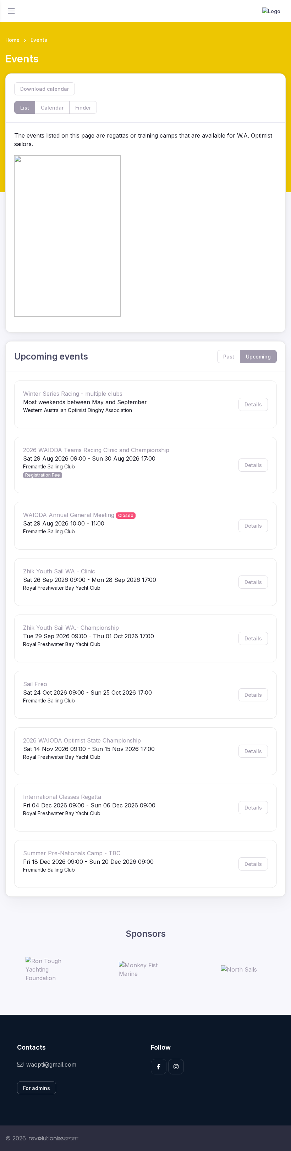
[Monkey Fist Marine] (145, 969)
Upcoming (258, 357)
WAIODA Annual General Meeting (68, 514)
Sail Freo (35, 684)
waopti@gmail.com (51, 1064)
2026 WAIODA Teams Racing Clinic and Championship (96, 450)
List (24, 108)
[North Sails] (239, 969)
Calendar (52, 108)
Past (228, 357)
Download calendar (44, 89)
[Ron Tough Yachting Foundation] (52, 969)
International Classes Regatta (62, 796)
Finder (83, 108)
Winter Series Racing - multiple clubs (72, 393)
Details (253, 404)
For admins (36, 1088)
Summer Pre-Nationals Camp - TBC (71, 853)
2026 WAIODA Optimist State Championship (82, 740)
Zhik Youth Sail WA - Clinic (59, 571)
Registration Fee (42, 475)
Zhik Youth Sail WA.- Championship (71, 627)
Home (12, 40)
